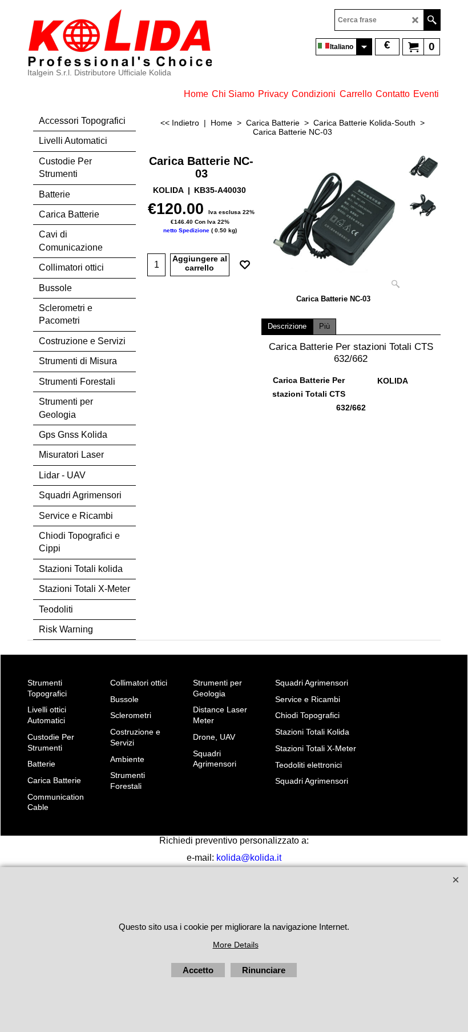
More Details (236, 944)
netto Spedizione (186, 230)
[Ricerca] (431, 20)
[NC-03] (333, 222)
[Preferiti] (245, 265)
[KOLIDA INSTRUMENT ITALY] (119, 37)
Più (324, 326)
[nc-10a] (423, 204)
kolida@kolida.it (248, 857)
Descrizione (287, 326)
